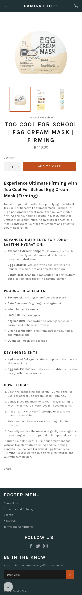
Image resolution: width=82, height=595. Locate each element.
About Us (10, 520)
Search (8, 514)
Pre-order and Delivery (19, 509)
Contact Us (11, 503)
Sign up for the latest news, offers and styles (34, 565)
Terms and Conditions (18, 526)
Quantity (9, 157)
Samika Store (41, 6)
